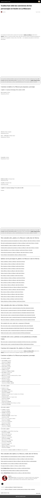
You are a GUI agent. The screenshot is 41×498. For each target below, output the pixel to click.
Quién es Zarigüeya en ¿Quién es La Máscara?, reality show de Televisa (13, 301)
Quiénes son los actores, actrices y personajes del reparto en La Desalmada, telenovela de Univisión (17, 312)
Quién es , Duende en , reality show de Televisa (16, 472)
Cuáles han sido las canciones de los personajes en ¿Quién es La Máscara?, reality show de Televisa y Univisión (20, 247)
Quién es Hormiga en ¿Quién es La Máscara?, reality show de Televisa (13, 280)
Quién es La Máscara (28, 34)
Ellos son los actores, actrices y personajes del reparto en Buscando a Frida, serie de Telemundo (17, 325)
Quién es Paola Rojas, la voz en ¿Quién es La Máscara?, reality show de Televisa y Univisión (16, 250)
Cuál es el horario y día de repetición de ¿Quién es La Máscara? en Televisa (13, 254)
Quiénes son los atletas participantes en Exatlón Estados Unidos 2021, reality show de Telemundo (17, 328)
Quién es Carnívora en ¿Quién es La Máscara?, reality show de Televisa (13, 277)
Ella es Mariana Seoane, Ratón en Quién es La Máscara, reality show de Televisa (14, 470)
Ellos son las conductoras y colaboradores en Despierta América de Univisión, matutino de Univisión (18, 319)
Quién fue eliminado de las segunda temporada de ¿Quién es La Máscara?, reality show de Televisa (17, 456)
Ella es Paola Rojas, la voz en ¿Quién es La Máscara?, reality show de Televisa (14, 463)
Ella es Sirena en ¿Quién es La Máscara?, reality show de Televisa (12, 298)
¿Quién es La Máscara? (9, 489)
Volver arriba (38, 493)
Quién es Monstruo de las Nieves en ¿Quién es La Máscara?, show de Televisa (14, 287)
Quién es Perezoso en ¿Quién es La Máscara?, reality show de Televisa (13, 289)
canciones (15, 489)
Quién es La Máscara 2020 (29, 351)
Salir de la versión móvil (20, 496)
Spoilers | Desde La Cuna (35, 80)
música (29, 489)
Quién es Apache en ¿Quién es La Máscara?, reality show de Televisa (12, 263)
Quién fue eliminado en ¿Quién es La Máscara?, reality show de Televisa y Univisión (15, 245)
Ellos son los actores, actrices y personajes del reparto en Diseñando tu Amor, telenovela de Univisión (18, 315)
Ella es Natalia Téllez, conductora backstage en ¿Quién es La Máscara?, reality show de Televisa (17, 458)
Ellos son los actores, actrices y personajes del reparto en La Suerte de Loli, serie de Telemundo (17, 330)
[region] (20, 49)
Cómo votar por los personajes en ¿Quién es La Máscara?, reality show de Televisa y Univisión (17, 252)
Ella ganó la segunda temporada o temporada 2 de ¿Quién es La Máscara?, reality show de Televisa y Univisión (19, 243)
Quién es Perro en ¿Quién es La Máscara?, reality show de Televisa (12, 294)
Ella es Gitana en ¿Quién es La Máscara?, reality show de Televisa (12, 275)
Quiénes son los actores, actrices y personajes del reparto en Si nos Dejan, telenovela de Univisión (17, 308)
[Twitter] (2, 484)
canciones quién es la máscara (22, 489)
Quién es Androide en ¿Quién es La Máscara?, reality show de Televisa (13, 261)
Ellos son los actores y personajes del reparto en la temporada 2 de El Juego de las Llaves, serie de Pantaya (19, 341)
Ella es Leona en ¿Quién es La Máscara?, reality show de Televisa (12, 291)
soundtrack (33, 489)
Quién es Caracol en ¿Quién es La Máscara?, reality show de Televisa (12, 273)
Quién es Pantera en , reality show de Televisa (15, 468)
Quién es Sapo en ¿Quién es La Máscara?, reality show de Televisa (12, 296)
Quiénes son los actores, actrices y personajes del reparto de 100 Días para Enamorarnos (15, 332)
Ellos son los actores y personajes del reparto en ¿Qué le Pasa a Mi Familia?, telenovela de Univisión (18, 310)
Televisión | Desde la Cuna (17, 487)
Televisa (2, 36)
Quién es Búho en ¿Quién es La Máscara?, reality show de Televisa (12, 270)
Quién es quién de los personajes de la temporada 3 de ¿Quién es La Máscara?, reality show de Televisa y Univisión (20, 240)
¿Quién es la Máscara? (9, 487)
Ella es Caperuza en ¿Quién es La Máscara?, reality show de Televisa (12, 266)
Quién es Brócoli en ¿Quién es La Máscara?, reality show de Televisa (12, 268)
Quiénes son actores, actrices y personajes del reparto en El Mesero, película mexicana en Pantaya (17, 344)
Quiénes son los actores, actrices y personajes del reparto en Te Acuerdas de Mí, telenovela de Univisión (18, 317)
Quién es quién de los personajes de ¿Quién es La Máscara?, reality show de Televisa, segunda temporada (18, 461)
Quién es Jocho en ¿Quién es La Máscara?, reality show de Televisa (12, 284)
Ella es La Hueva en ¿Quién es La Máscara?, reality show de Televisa (12, 282)
